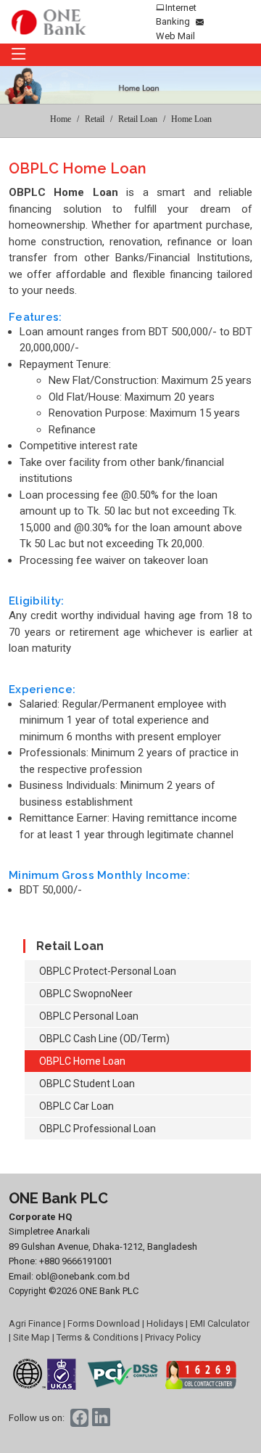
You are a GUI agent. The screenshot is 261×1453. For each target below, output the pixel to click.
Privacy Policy (173, 1337)
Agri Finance (35, 1323)
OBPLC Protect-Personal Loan (107, 971)
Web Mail (175, 35)
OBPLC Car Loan (76, 1106)
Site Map (31, 1337)
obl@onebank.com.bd (83, 1276)
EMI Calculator (219, 1323)
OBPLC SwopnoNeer (86, 993)
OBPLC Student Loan (87, 1083)
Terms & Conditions (97, 1337)
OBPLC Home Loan (82, 1061)
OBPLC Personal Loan (88, 1016)
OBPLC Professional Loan (97, 1128)
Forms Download (103, 1323)
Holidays (164, 1323)
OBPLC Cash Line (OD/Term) (104, 1038)
